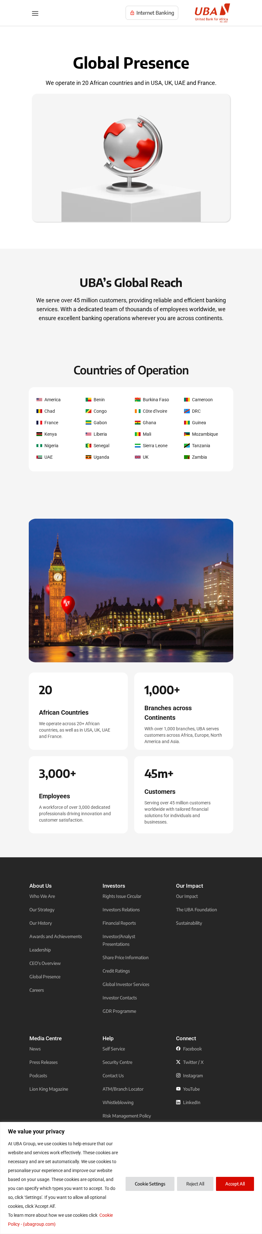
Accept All (235, 1183)
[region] (131, 1178)
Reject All (195, 1183)
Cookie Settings (150, 1183)
